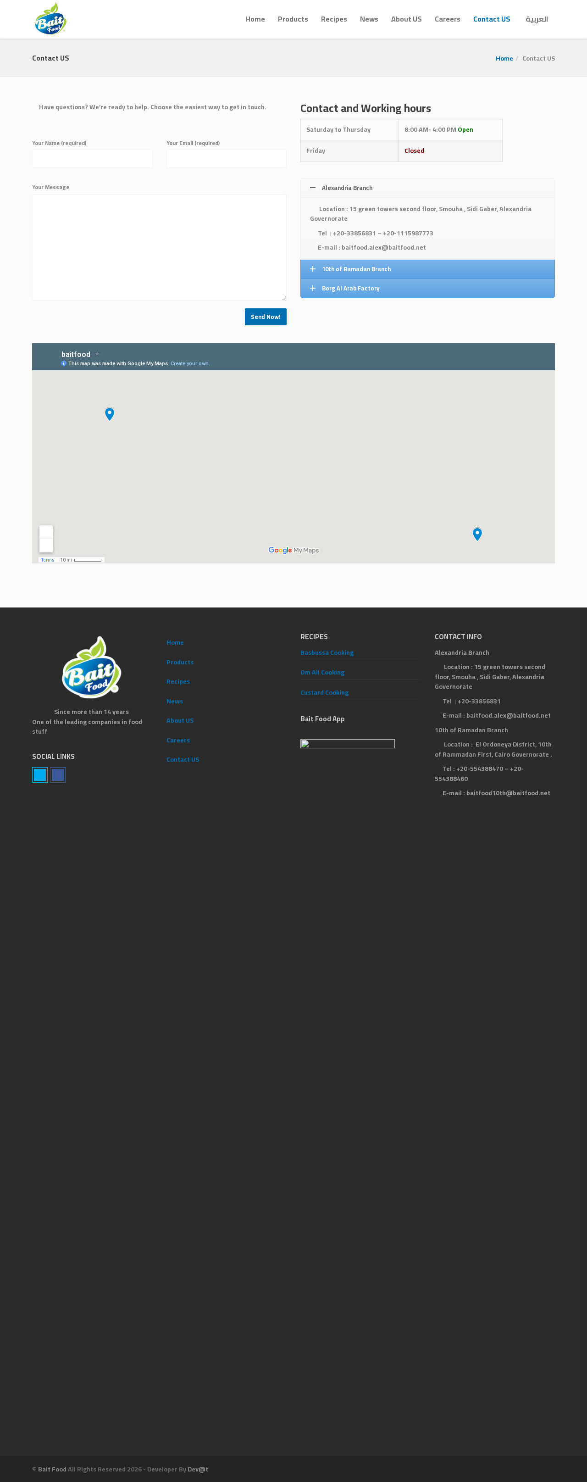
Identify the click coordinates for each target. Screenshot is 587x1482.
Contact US (491, 19)
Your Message (50, 187)
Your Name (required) (59, 143)
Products (293, 19)
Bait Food (52, 1469)
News (369, 19)
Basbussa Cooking (327, 652)
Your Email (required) (193, 143)
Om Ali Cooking (322, 672)
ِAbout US (406, 19)
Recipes (334, 19)
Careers (447, 19)
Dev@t (198, 1469)
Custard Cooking (324, 692)
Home (255, 19)
